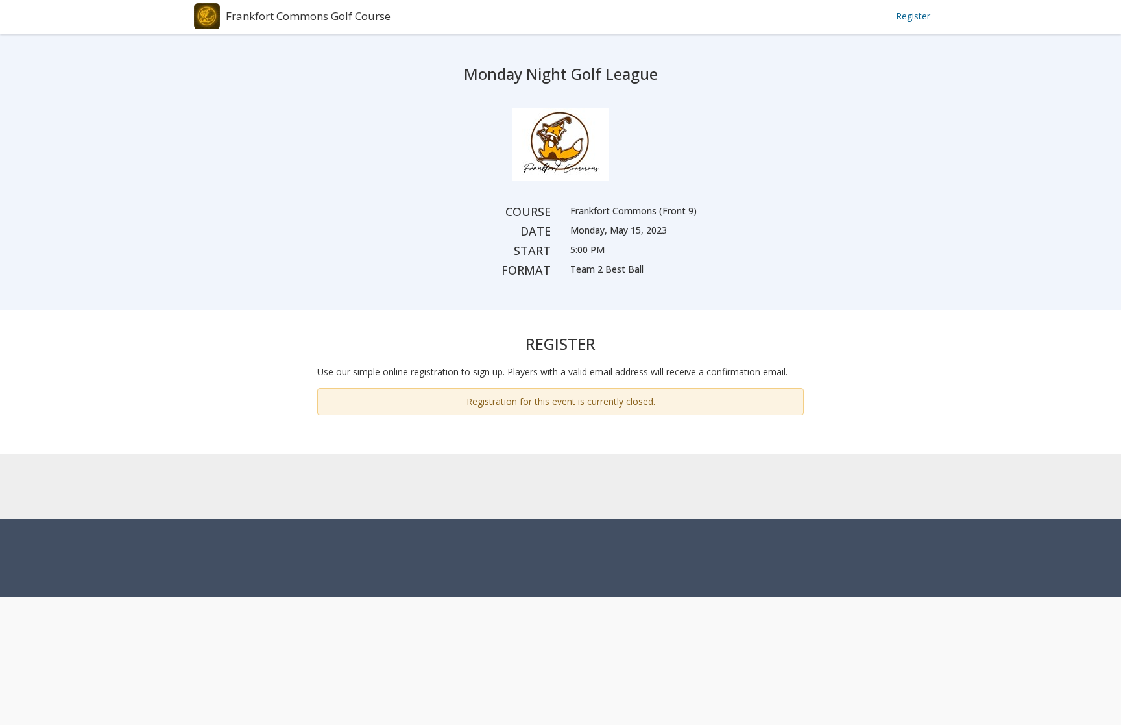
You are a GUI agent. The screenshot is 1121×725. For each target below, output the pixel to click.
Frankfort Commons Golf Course (308, 15)
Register (913, 16)
